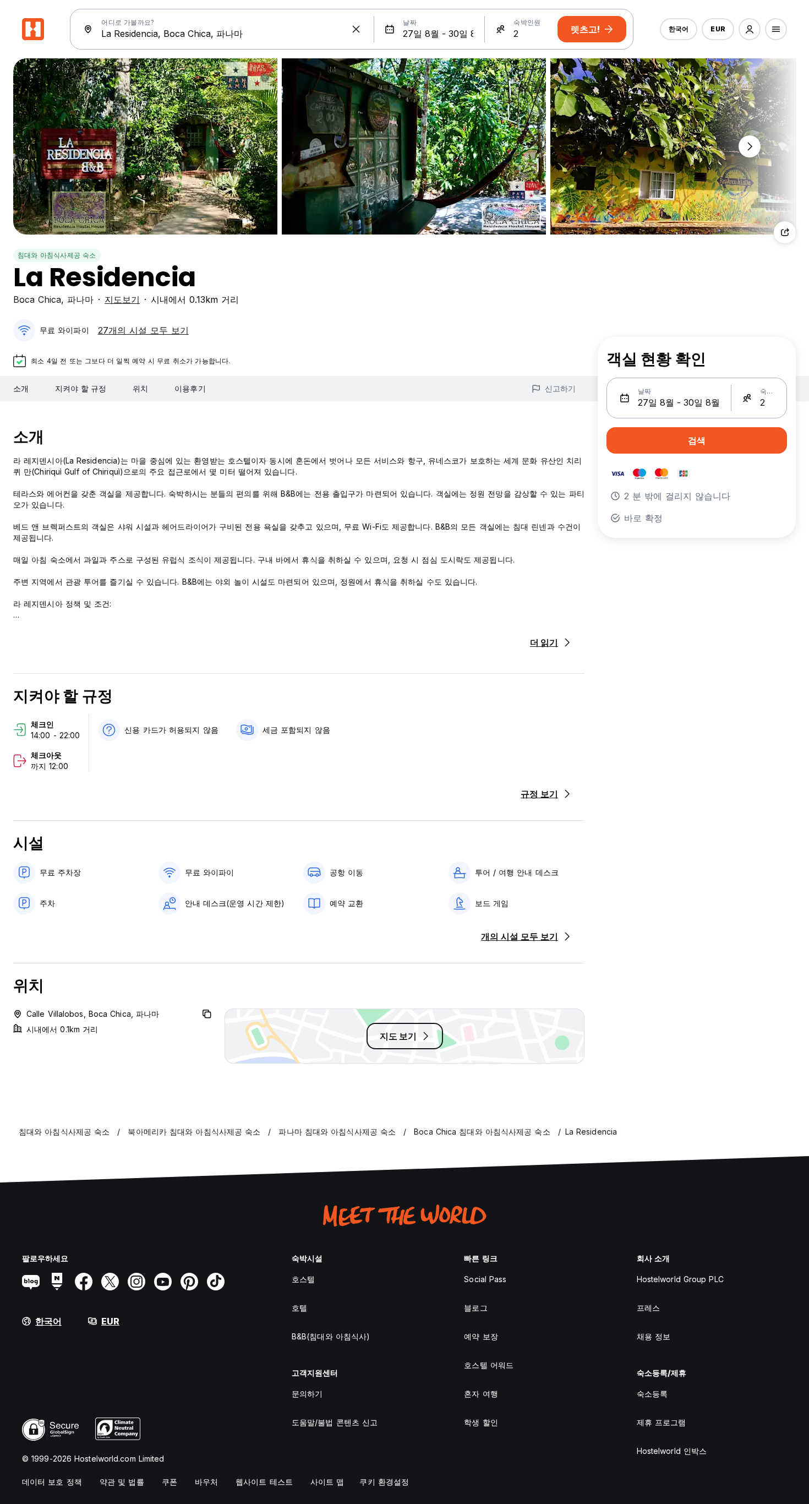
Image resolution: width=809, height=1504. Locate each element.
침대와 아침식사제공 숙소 (57, 255)
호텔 (299, 1307)
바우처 (206, 1481)
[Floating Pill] (750, 146)
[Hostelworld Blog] (31, 1281)
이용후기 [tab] (189, 388)
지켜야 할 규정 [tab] (80, 388)
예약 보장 (481, 1336)
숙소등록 (652, 1393)
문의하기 (307, 1393)
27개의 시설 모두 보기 (143, 330)
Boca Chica (37, 299)
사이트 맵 (327, 1481)
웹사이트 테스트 (264, 1481)
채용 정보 (654, 1336)
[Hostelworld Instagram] (136, 1281)
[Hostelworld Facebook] (83, 1281)
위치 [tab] (140, 388)
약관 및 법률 (122, 1481)
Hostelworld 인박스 (672, 1451)
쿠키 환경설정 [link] (384, 1481)
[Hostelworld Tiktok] (216, 1281)
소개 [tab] (21, 388)
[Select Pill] (750, 29)
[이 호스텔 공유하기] (785, 232)
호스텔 (303, 1279)
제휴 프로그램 (661, 1422)
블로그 (475, 1307)
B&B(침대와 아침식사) (331, 1336)
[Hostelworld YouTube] (163, 1281)
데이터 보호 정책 (52, 1481)
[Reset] (356, 29)
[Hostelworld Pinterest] (189, 1281)
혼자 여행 (481, 1393)
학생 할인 (481, 1422)
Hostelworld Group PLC (680, 1279)
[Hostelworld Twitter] (110, 1281)
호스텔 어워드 (488, 1365)
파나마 (80, 299)
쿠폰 (169, 1481)
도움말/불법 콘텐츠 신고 (335, 1422)
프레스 (648, 1307)
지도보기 (122, 299)
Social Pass (485, 1279)
